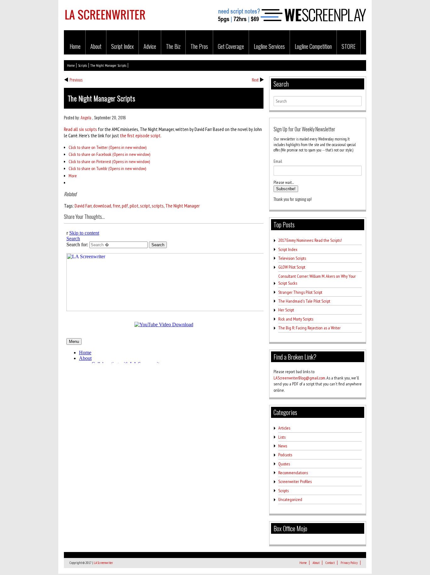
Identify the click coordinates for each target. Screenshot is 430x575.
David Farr (83, 205)
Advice (150, 46)
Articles (284, 428)
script (145, 205)
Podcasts (285, 455)
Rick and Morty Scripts (295, 319)
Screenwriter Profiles (295, 481)
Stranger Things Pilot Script (300, 292)
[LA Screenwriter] (105, 23)
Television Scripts (292, 258)
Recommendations (293, 472)
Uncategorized (290, 499)
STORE (349, 46)
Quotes (284, 464)
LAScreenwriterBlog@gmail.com (299, 378)
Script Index (122, 46)
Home (75, 46)
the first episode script (140, 135)
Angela (86, 117)
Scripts (82, 65)
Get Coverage (231, 46)
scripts (158, 205)
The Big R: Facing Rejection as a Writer (309, 328)
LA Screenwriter (103, 563)
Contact (330, 563)
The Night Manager (182, 205)
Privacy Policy (349, 563)
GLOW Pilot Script (291, 267)
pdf (125, 205)
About (95, 46)
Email (278, 161)
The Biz (173, 46)
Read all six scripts (80, 129)
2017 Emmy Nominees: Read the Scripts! (310, 240)
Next (255, 79)
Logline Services (269, 46)
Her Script (286, 310)
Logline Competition (313, 46)
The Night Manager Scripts (108, 65)
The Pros (199, 46)
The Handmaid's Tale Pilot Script (304, 301)
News (282, 446)
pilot (134, 205)
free (116, 205)
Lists (282, 437)
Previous (76, 79)
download (102, 205)
